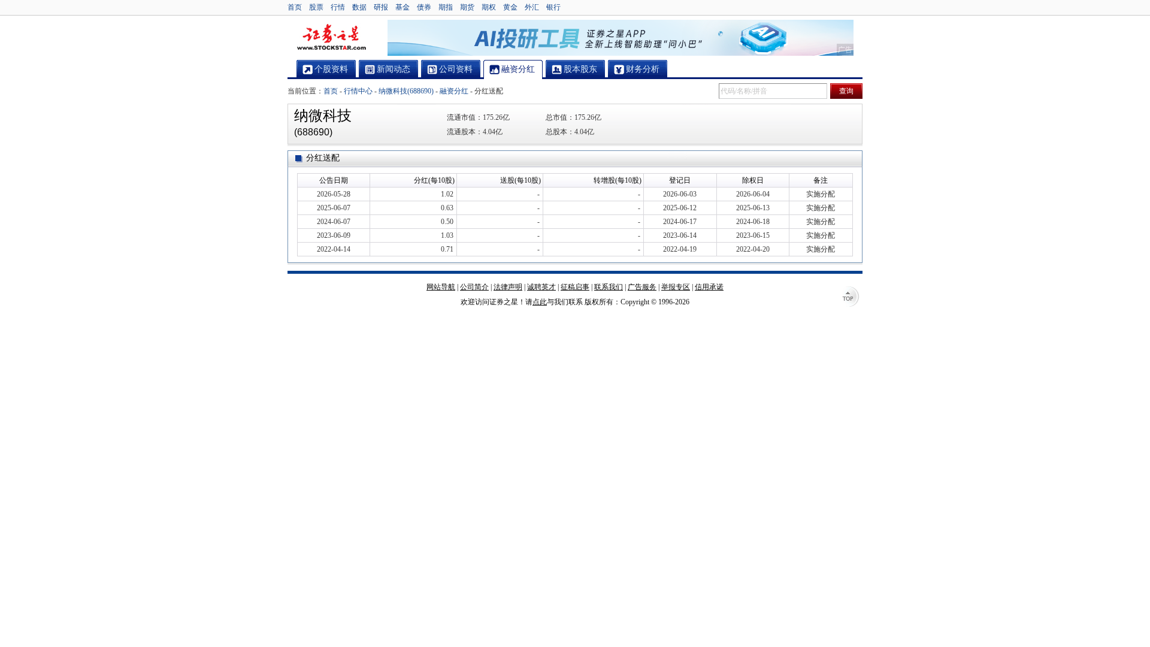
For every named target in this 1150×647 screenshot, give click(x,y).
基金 (402, 7)
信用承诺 (709, 287)
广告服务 (642, 287)
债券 (424, 7)
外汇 (532, 7)
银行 (553, 7)
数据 (359, 7)
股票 (316, 7)
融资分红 (454, 91)
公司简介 (474, 287)
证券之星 (331, 38)
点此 (539, 302)
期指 (445, 7)
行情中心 (358, 91)
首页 (295, 7)
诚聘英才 (541, 287)
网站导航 (440, 287)
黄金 (510, 7)
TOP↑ (850, 298)
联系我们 (608, 287)
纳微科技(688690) (406, 91)
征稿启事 (575, 287)
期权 (489, 7)
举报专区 (675, 287)
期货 (467, 7)
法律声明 (508, 287)
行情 (338, 7)
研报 (381, 7)
